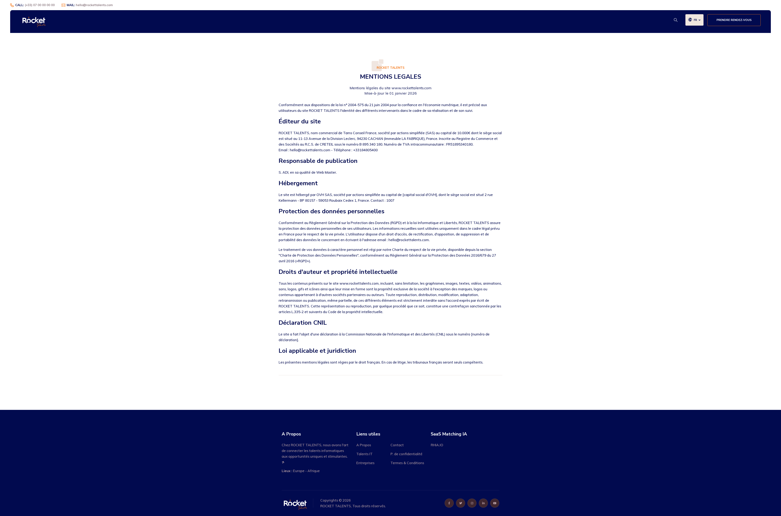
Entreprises (365, 463)
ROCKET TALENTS (335, 506)
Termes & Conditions (407, 463)
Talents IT (364, 454)
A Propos (363, 445)
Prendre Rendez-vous (734, 20)
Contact (397, 445)
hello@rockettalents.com (94, 5)
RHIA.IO (437, 445)
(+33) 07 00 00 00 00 (40, 5)
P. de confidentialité (406, 454)
